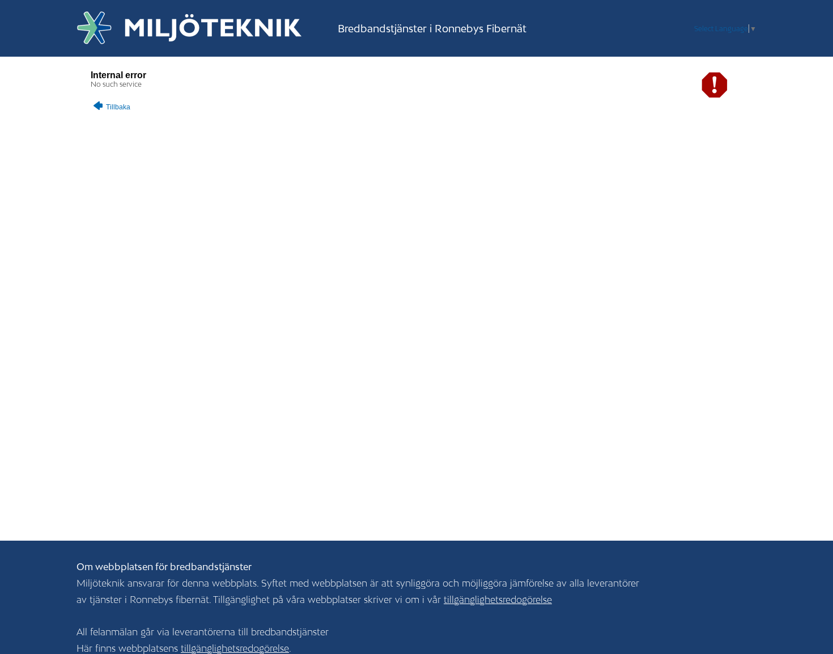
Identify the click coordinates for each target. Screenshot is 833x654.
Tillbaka (117, 107)
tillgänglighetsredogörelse (498, 599)
